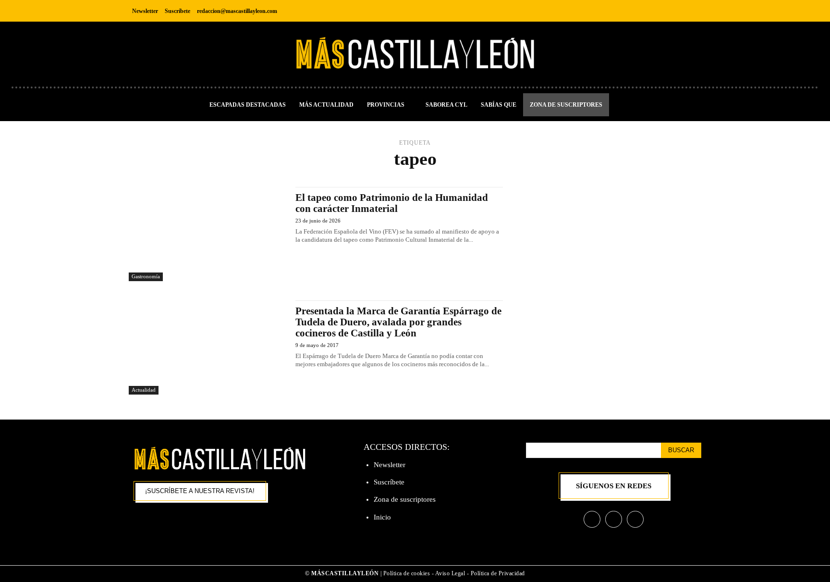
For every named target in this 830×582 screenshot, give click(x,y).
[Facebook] (649, 10)
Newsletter (389, 465)
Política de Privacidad (498, 573)
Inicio (382, 517)
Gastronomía (146, 276)
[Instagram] (671, 10)
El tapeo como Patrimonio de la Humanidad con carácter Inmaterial (391, 203)
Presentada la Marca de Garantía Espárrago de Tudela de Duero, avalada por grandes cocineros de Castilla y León (398, 322)
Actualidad (144, 390)
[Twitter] (692, 10)
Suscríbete (389, 482)
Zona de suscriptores (405, 499)
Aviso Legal (451, 573)
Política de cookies (406, 573)
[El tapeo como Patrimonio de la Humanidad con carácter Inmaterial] (207, 234)
